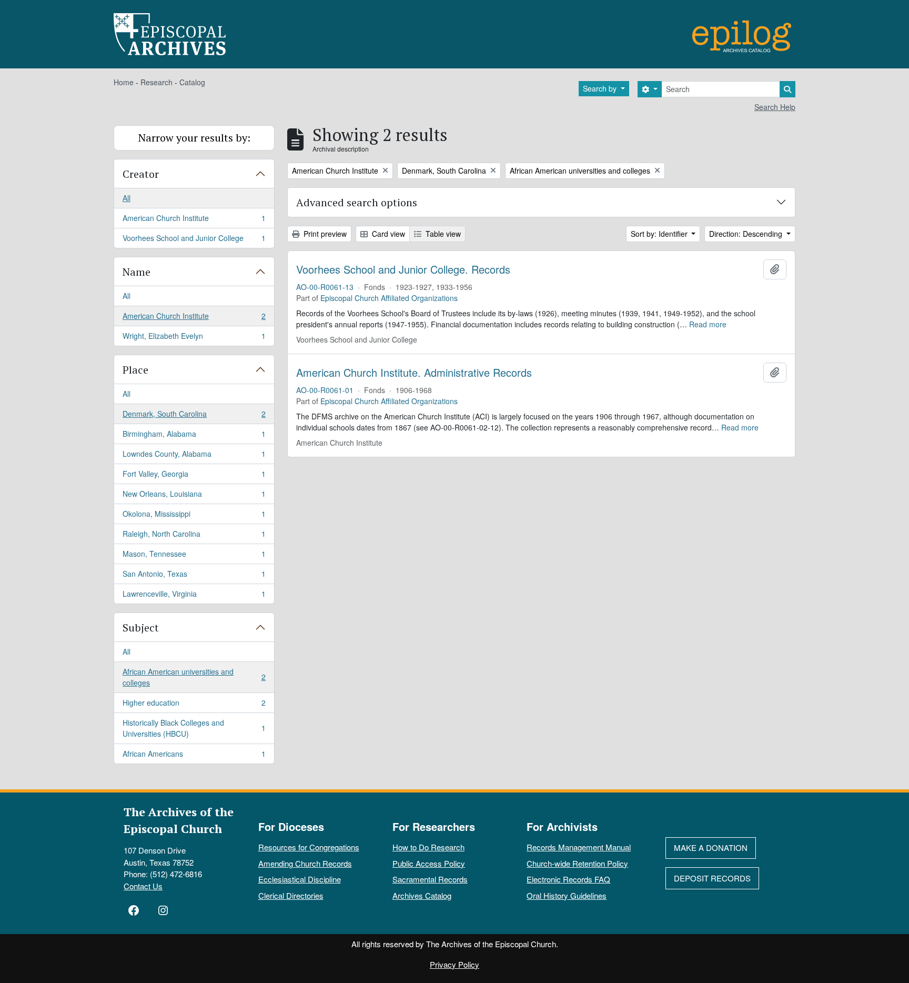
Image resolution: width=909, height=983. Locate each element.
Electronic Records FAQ (568, 879)
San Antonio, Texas (194, 576)
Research (156, 82)
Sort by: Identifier (660, 233)
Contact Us (143, 885)
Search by (601, 88)
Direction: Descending (746, 233)
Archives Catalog (421, 895)
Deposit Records (712, 878)
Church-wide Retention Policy (577, 863)
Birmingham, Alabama (194, 436)
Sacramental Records (430, 879)
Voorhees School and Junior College (194, 240)
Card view (387, 233)
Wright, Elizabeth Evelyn (194, 338)
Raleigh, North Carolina (194, 536)
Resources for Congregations (308, 846)
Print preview (324, 233)
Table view (442, 233)
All (126, 198)
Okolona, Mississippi (194, 516)
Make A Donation (711, 847)
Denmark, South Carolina (194, 416)
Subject (141, 627)
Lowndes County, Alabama (194, 456)
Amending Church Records (305, 863)
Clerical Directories (291, 895)
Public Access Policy (428, 863)
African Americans (194, 756)
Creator (141, 174)
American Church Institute (194, 220)
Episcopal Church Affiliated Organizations (389, 298)
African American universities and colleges (194, 677)
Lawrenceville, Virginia (194, 596)
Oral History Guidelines (567, 895)
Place (135, 370)
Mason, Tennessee (194, 556)
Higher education (194, 705)
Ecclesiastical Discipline (299, 879)
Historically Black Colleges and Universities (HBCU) (194, 728)
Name (136, 272)
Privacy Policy (454, 964)
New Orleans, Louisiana (194, 496)
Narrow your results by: (194, 138)
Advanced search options (356, 202)
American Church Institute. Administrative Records (414, 372)
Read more (707, 324)
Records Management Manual (579, 846)
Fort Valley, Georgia (194, 476)
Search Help (774, 107)
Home (124, 82)
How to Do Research (428, 846)
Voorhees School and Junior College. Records (403, 269)
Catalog (192, 82)
